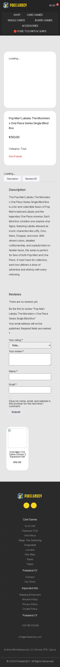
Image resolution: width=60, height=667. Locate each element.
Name (13, 371)
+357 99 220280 (30, 625)
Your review (16, 351)
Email (12, 384)
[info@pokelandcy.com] (30, 632)
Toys (23, 148)
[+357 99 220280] (30, 621)
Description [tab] (12, 178)
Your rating (16, 340)
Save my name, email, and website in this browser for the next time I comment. (30, 403)
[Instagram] (34, 505)
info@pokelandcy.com (30, 636)
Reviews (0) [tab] (31, 178)
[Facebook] (26, 505)
